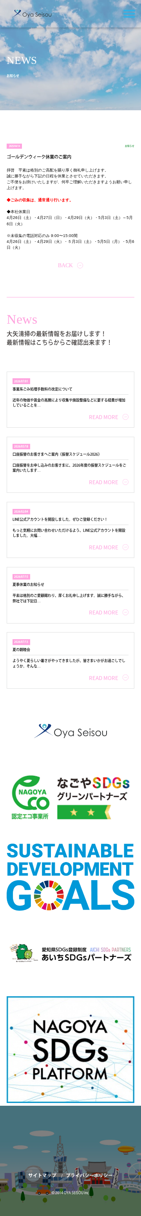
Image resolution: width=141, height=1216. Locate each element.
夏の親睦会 (21, 649)
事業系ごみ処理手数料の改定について (42, 389)
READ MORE (103, 417)
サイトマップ (43, 1176)
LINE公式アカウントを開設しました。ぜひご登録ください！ (60, 519)
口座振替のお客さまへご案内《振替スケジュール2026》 (57, 454)
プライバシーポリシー (89, 1176)
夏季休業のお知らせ (28, 584)
